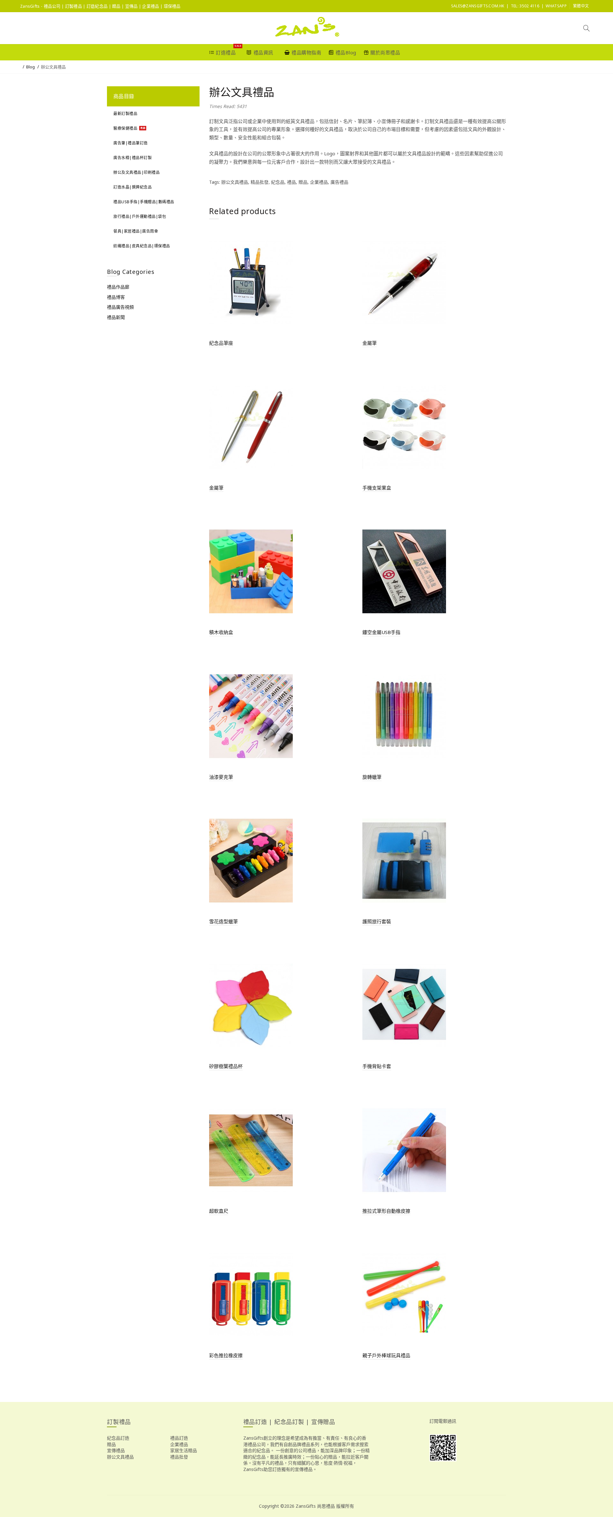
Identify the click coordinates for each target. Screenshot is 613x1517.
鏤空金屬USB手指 (381, 632)
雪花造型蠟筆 (223, 921)
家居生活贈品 (183, 1450)
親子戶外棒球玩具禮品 (386, 1355)
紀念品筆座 (221, 343)
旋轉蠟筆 (372, 777)
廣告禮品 (339, 182)
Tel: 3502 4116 (525, 6)
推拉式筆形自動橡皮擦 (386, 1211)
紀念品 (277, 182)
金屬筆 (369, 343)
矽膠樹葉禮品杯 (226, 1066)
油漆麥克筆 (221, 777)
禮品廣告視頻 (120, 307)
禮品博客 (116, 297)
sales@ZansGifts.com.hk (477, 6)
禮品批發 (179, 1457)
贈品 (303, 182)
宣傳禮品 (116, 1450)
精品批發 (260, 182)
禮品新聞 (116, 317)
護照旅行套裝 (376, 921)
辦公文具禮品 (53, 67)
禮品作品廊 (118, 287)
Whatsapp (556, 6)
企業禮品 (319, 182)
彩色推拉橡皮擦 (226, 1355)
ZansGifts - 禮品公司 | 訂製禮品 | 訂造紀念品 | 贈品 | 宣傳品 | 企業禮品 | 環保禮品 (100, 6)
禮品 (291, 182)
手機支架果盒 (376, 487)
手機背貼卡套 (376, 1066)
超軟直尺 (218, 1211)
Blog (30, 67)
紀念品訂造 (118, 1438)
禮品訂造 (179, 1438)
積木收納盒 (221, 632)
